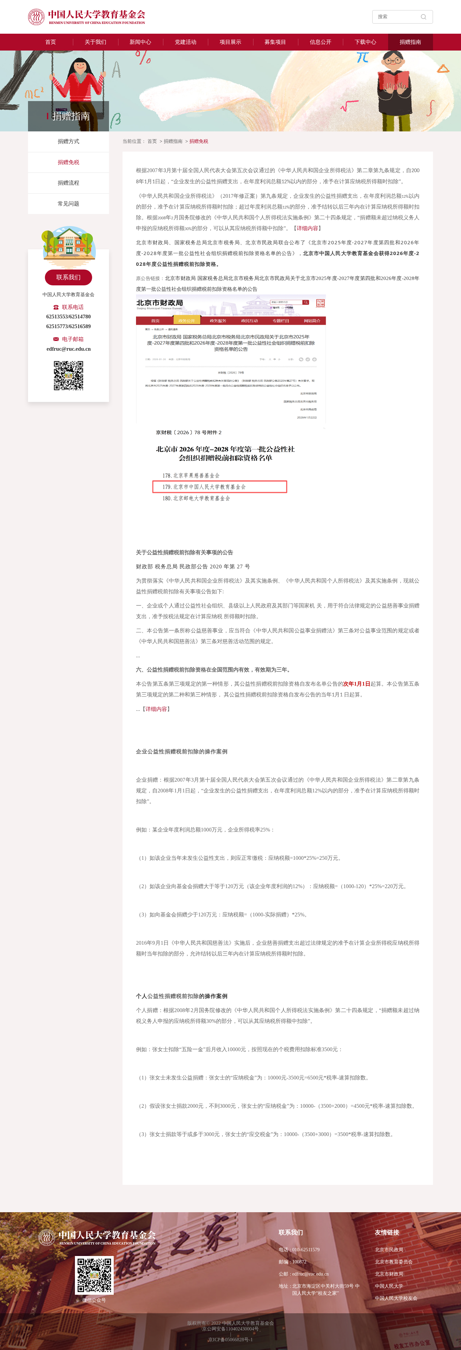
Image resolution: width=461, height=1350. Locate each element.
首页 (50, 42)
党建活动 (185, 42)
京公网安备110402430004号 (230, 1328)
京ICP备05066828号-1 (230, 1339)
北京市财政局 (389, 1274)
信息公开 (320, 42)
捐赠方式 (68, 141)
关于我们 (95, 42)
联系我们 (68, 277)
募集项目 (275, 42)
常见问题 (68, 204)
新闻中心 (140, 42)
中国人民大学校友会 (396, 1298)
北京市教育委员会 (394, 1261)
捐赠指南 (410, 42)
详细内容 (307, 228)
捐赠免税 (68, 162)
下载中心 (365, 42)
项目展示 (230, 42)
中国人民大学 (389, 1286)
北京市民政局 (389, 1249)
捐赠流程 (68, 183)
